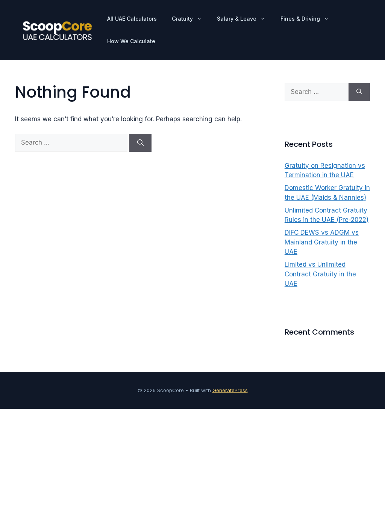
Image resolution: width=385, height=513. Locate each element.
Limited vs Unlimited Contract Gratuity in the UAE (320, 274)
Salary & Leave (236, 18)
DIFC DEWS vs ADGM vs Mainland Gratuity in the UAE (322, 242)
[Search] (140, 143)
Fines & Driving (300, 18)
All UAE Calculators (132, 18)
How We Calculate (131, 41)
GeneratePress (230, 390)
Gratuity (182, 18)
